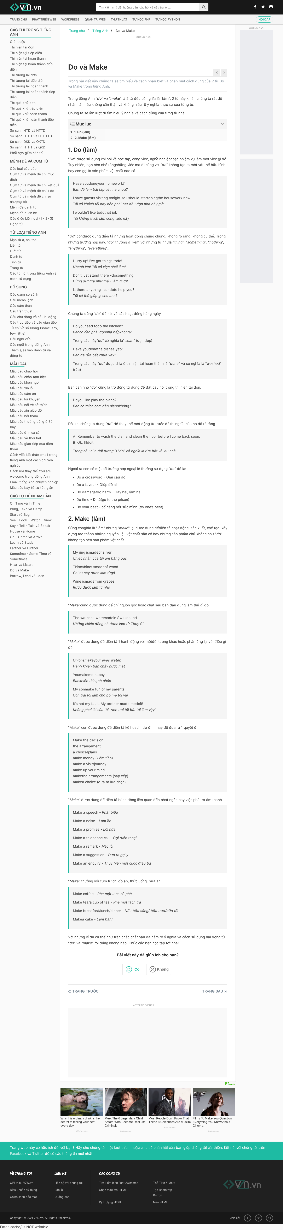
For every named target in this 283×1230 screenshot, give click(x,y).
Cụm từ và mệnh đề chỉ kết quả (34, 185)
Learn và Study (22, 542)
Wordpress (70, 19)
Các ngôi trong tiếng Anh (30, 344)
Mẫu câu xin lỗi (22, 388)
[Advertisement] (143, 48)
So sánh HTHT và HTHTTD (31, 136)
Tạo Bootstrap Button (162, 1192)
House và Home (22, 531)
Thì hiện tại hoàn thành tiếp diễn (31, 66)
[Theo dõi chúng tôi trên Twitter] (263, 7)
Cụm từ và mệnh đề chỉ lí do (32, 191)
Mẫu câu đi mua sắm (26, 432)
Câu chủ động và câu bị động (33, 317)
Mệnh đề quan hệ (23, 213)
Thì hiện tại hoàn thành (28, 58)
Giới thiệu (17, 42)
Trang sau (212, 991)
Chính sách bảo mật (23, 1197)
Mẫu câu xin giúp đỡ (26, 410)
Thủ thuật (119, 19)
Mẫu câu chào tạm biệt (28, 377)
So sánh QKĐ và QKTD (27, 142)
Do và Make (19, 570)
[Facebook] (247, 1218)
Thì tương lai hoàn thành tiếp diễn (32, 94)
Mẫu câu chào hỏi (24, 371)
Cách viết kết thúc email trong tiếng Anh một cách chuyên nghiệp (34, 460)
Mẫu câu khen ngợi (25, 382)
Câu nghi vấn (20, 339)
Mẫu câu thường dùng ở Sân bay (32, 424)
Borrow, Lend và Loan (27, 576)
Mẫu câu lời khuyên (25, 399)
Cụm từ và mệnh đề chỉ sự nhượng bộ (30, 199)
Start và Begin (21, 514)
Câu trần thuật (21, 311)
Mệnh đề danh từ (23, 207)
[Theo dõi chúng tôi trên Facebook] (255, 7)
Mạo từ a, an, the (23, 240)
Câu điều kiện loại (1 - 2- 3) (31, 218)
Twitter (38, 1154)
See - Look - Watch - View (31, 520)
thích (125, 1148)
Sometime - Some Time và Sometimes (31, 556)
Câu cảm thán (21, 306)
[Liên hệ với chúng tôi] (271, 7)
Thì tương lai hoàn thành (29, 86)
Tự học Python (167, 19)
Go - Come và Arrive (26, 537)
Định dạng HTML (110, 1202)
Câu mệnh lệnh (21, 300)
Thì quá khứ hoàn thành (28, 114)
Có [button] (136, 969)
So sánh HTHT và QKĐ (27, 147)
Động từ (16, 224)
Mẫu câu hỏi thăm (24, 416)
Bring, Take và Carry (26, 509)
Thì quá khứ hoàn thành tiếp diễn (32, 122)
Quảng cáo (61, 1197)
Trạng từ (16, 268)
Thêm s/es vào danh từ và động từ (30, 353)
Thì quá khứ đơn (22, 103)
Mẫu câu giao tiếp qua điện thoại (31, 446)
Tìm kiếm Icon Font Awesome (118, 1182)
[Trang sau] (224, 72)
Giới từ (15, 251)
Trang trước (85, 991)
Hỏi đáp (264, 19)
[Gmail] (269, 1218)
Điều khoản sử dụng (23, 1189)
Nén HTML (160, 1202)
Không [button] (163, 969)
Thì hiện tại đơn (22, 47)
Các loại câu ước (23, 168)
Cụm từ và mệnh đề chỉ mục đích (32, 177)
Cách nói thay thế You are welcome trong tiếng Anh (30, 473)
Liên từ (15, 245)
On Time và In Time (25, 503)
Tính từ (15, 262)
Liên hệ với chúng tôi (68, 1182)
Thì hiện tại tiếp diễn (26, 53)
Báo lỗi (58, 1189)
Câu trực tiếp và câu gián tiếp (33, 322)
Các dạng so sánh (24, 294)
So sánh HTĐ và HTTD (27, 130)
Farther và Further (24, 548)
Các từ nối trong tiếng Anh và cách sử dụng (33, 276)
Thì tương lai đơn (23, 75)
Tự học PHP (141, 19)
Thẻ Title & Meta (164, 1182)
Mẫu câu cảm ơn (23, 394)
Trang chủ (18, 19)
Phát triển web (44, 19)
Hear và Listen (21, 565)
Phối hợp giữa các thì (26, 153)
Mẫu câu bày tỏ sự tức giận (31, 487)
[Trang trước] (216, 72)
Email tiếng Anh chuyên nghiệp (34, 482)
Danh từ (16, 256)
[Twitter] (258, 1218)
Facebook (18, 1154)
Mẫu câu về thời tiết (25, 438)
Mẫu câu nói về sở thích (28, 405)
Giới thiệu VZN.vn (21, 1182)
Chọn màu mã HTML (113, 1189)
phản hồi (161, 1148)
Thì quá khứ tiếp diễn (26, 108)
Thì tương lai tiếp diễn (27, 80)
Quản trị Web (95, 19)
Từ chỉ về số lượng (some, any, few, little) (34, 330)
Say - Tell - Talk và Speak (30, 526)
